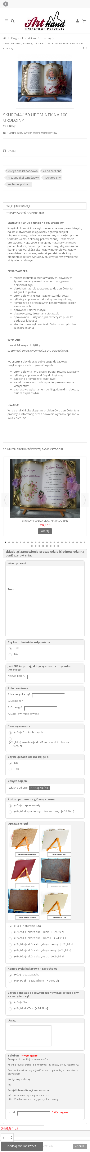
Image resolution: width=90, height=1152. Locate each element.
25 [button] (39, 546)
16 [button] (62, 542)
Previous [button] (5, 500)
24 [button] (35, 546)
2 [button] (9, 542)
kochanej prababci (19, 184)
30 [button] (58, 546)
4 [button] (17, 542)
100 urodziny (52, 177)
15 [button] (58, 542)
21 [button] (81, 542)
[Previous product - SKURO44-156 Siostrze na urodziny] (83, 47)
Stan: (6, 125)
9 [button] (35, 542)
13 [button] (50, 542)
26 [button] (43, 546)
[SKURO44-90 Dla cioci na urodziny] (45, 488)
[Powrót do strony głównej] (4, 38)
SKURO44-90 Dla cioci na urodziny (45, 520)
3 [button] (13, 542)
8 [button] (32, 542)
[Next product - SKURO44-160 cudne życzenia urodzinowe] (86, 47)
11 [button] (43, 542)
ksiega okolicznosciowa (23, 171)
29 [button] (54, 546)
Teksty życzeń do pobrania (25, 213)
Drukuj (11, 151)
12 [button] (47, 542)
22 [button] (84, 542)
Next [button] (85, 500)
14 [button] (54, 542)
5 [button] (20, 542)
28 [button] (50, 546)
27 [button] (47, 546)
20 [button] (77, 542)
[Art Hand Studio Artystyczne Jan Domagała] (45, 20)
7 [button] (28, 542)
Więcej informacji (18, 206)
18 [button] (69, 542)
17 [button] (66, 542)
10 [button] (39, 542)
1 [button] (5, 542)
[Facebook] (5, 4)
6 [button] (24, 542)
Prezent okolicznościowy (23, 177)
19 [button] (73, 542)
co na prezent (52, 171)
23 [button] (32, 546)
